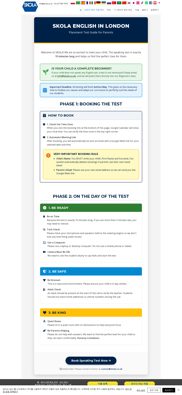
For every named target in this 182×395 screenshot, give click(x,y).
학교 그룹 (67, 385)
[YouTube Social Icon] (155, 2)
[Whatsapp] (146, 2)
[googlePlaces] (159, 2)
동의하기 (169, 390)
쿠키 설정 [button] (140, 390)
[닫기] (178, 390)
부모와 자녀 (40, 385)
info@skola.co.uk (45, 4)
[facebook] (150, 2)
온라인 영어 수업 (54, 385)
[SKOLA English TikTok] (142, 2)
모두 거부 (154, 390)
